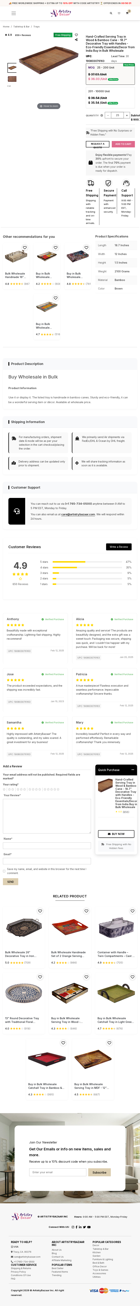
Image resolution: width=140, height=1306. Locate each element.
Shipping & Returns (21, 1268)
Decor (96, 1245)
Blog (54, 1253)
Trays (36, 26)
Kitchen (97, 1252)
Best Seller (57, 1268)
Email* (8, 854)
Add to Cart (123, 144)
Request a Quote (97, 144)
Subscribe (99, 1172)
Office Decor (100, 1266)
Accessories (99, 1273)
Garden (96, 1255)
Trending (56, 1275)
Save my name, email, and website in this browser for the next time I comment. (46, 871)
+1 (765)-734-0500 (23, 1261)
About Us (57, 1249)
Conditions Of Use (21, 1275)
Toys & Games (100, 1270)
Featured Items (60, 1271)
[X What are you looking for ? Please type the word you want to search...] (110, 13)
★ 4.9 (8, 34)
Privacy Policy (18, 1271)
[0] (127, 13)
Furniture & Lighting (103, 1259)
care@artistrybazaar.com (78, 514)
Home (6, 26)
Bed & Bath (98, 1262)
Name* (8, 838)
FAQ (13, 1278)
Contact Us (58, 1256)
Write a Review (119, 546)
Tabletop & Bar (21, 26)
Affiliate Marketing (61, 1260)
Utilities (97, 1276)
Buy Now (118, 833)
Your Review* (12, 795)
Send (10, 881)
